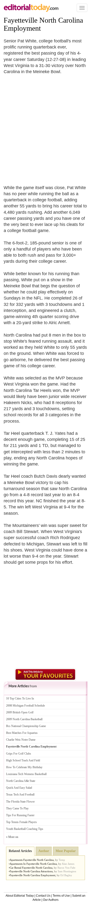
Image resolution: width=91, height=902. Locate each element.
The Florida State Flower (20, 801)
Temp (62, 859)
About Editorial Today (20, 895)
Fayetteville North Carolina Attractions (31, 871)
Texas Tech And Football (20, 794)
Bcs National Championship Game (26, 726)
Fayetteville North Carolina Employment (31, 746)
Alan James (68, 863)
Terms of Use (61, 895)
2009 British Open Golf (19, 712)
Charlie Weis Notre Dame (20, 739)
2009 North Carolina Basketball (24, 719)
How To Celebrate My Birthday (24, 767)
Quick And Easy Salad (19, 787)
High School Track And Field (23, 760)
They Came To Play (17, 808)
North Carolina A (16, 781)
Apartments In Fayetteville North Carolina (33, 863)
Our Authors (50, 900)
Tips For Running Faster (20, 815)
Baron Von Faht (66, 867)
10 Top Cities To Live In (20, 698)
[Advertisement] (45, 126)
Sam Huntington (67, 871)
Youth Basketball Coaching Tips (24, 829)
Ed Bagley (66, 875)
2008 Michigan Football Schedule (25, 705)
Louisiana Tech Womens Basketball (26, 774)
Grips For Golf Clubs (18, 753)
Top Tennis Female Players (21, 822)
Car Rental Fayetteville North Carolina (31, 867)
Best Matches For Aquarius (22, 733)
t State (31, 781)
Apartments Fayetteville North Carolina (32, 859)
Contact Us (43, 895)
